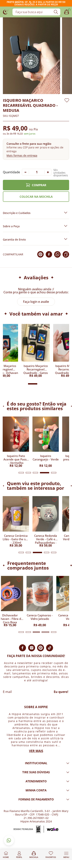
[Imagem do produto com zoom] (31, 55)
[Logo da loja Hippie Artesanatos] (6, 11)
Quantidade (11, 172)
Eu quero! (61, 692)
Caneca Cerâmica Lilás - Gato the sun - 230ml (16, 539)
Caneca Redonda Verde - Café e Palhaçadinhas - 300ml (45, 539)
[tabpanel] (16, 442)
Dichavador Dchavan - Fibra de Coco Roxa (16, 618)
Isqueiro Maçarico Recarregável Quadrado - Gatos (48, 369)
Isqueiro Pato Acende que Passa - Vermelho (45, 459)
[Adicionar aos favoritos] (67, 100)
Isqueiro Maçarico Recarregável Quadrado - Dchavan (17, 369)
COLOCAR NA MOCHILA (36, 197)
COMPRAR (39, 185)
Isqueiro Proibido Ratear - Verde (15, 457)
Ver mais (36, 750)
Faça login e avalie (36, 302)
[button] (36, 149)
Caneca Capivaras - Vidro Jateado (46, 617)
